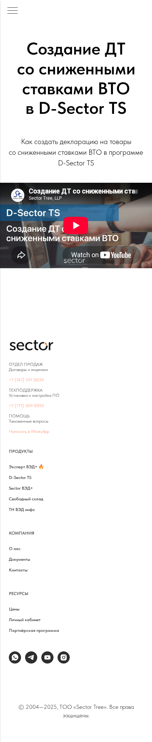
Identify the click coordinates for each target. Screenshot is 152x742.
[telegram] (31, 661)
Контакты (18, 570)
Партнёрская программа (34, 630)
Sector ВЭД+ (21, 488)
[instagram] (64, 661)
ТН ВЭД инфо (22, 509)
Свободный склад (26, 498)
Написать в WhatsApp (29, 431)
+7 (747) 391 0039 (26, 379)
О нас (15, 548)
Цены (14, 609)
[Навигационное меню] (12, 11)
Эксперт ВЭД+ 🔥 (26, 466)
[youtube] (47, 661)
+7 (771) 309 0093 (26, 405)
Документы (19, 559)
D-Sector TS (20, 477)
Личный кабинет (25, 619)
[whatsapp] (15, 661)
